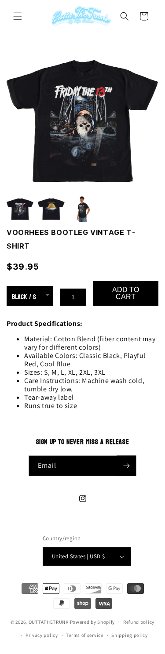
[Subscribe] (126, 465)
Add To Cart (125, 293)
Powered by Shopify (92, 621)
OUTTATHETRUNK (49, 621)
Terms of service (84, 635)
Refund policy (138, 622)
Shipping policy (129, 635)
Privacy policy (42, 635)
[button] (17, 16)
